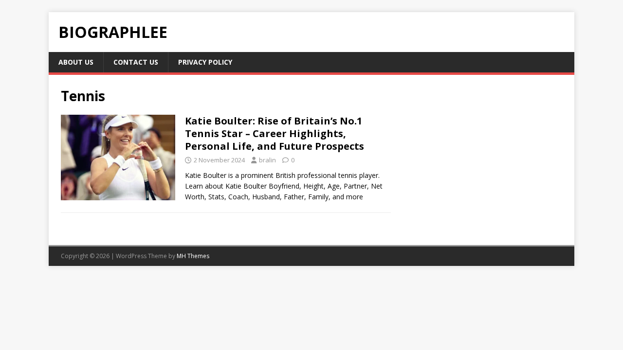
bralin (267, 160)
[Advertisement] (482, 160)
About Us (75, 62)
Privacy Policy (205, 62)
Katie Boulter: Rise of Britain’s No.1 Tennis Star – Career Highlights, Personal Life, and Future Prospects (274, 133)
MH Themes (193, 256)
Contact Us (135, 62)
